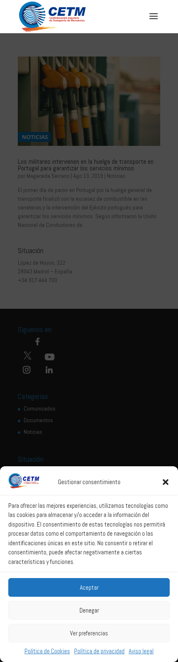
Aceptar (89, 587)
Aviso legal (141, 651)
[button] (165, 482)
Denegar (89, 610)
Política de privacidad (99, 651)
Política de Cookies (47, 651)
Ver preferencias (89, 633)
